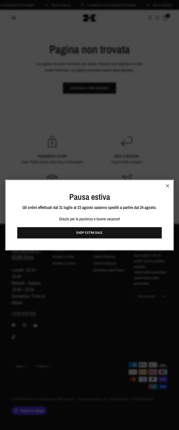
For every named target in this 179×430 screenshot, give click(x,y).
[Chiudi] (167, 185)
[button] (89, 232)
